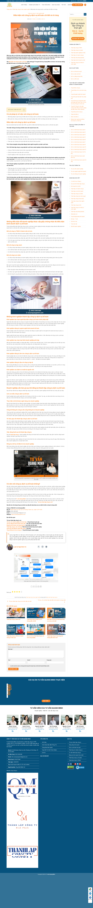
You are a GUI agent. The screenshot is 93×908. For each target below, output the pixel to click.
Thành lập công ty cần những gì (14, 526)
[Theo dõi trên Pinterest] (75, 764)
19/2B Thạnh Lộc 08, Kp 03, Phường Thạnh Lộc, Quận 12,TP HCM (26, 509)
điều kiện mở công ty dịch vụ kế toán (18, 61)
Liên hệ (70, 4)
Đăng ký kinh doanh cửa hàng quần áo (16, 525)
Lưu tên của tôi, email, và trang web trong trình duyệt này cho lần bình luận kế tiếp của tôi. (29, 665)
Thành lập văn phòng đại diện (77, 57)
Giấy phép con (74, 214)
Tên (9, 660)
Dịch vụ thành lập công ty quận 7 (78, 142)
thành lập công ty (14, 434)
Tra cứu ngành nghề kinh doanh (78, 171)
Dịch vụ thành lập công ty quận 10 (78, 147)
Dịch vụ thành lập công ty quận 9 (78, 144)
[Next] (10, 691)
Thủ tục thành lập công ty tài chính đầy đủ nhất (20, 601)
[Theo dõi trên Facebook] (69, 764)
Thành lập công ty (34, 4)
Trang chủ (9, 9)
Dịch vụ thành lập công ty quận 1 (78, 129)
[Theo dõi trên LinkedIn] (78, 764)
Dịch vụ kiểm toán (75, 78)
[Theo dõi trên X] (73, 764)
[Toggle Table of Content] (23, 110)
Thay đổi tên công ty (75, 87)
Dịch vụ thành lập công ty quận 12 (78, 149)
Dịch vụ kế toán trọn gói (76, 71)
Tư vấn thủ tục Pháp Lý (76, 181)
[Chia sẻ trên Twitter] (34, 587)
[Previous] (7, 691)
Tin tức (63, 4)
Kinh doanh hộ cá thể (75, 186)
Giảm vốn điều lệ (74, 116)
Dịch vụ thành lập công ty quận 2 (78, 132)
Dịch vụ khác (56, 4)
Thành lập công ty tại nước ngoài (78, 196)
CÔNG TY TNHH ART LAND (8, 687)
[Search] (85, 5)
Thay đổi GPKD (46, 4)
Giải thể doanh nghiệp (76, 226)
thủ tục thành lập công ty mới (45, 502)
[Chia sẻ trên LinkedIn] (41, 587)
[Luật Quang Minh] (13, 5)
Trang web (49, 660)
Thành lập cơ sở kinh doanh (77, 191)
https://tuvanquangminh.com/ (18, 514)
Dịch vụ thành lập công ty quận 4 (78, 137)
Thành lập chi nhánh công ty (77, 55)
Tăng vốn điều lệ (74, 114)
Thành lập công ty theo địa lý (77, 198)
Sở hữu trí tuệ (74, 221)
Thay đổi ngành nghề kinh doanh (78, 94)
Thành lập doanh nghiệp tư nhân (78, 52)
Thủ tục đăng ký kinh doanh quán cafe (16, 523)
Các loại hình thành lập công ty (78, 183)
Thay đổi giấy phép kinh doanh (78, 216)
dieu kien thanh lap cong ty (52, 597)
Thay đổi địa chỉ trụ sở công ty (14, 530)
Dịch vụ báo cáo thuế (75, 74)
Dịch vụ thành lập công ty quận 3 (78, 134)
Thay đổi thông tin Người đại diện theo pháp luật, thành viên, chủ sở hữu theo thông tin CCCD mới (78, 102)
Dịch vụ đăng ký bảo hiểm (76, 76)
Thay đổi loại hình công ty (76, 111)
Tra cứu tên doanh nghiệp (77, 168)
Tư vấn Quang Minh (21, 498)
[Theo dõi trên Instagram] (71, 764)
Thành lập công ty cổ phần (77, 50)
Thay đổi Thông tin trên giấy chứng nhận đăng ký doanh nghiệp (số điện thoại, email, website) (78, 108)
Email (28, 660)
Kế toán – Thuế (74, 219)
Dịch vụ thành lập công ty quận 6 (78, 139)
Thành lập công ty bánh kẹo (13, 619)
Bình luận (10, 649)
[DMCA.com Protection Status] (71, 767)
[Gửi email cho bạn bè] (36, 587)
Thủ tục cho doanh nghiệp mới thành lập (16, 522)
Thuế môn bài (74, 224)
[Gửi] (85, 14)
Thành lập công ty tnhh (76, 205)
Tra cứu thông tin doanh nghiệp (78, 174)
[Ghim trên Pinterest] (38, 587)
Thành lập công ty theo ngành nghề (21, 9)
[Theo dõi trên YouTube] (80, 764)
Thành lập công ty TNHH (76, 47)
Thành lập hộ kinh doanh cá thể (78, 60)
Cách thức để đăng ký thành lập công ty (16, 528)
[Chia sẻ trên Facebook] (31, 587)
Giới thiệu (24, 4)
